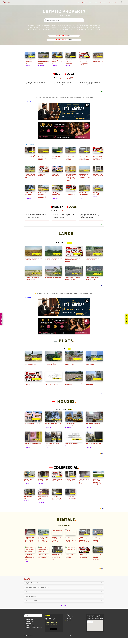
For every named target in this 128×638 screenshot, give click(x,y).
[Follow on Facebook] (53, 618)
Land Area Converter (51, 622)
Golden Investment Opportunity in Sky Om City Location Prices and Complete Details (63, 216)
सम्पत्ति (63, 78)
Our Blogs (127, 320)
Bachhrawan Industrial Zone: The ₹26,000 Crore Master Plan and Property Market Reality (90, 216)
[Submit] (45, 20)
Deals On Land (1, 319)
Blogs (116, 2)
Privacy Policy (67, 635)
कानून (60, 78)
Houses (83, 2)
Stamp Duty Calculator (52, 624)
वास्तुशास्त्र (68, 78)
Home (79, 2)
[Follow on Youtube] (46, 618)
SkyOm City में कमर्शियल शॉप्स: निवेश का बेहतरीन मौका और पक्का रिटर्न (35, 83)
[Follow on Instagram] (50, 618)
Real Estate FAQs (50, 626)
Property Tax (75, 210)
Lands (95, 2)
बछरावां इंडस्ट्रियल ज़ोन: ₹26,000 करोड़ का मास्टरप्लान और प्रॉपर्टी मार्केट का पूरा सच (90, 83)
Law (58, 210)
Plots (90, 2)
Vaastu (69, 210)
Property (63, 210)
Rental (110, 2)
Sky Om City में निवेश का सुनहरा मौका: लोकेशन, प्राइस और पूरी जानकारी (62, 83)
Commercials (103, 2)
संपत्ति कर (73, 78)
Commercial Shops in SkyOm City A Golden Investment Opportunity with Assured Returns (36, 216)
